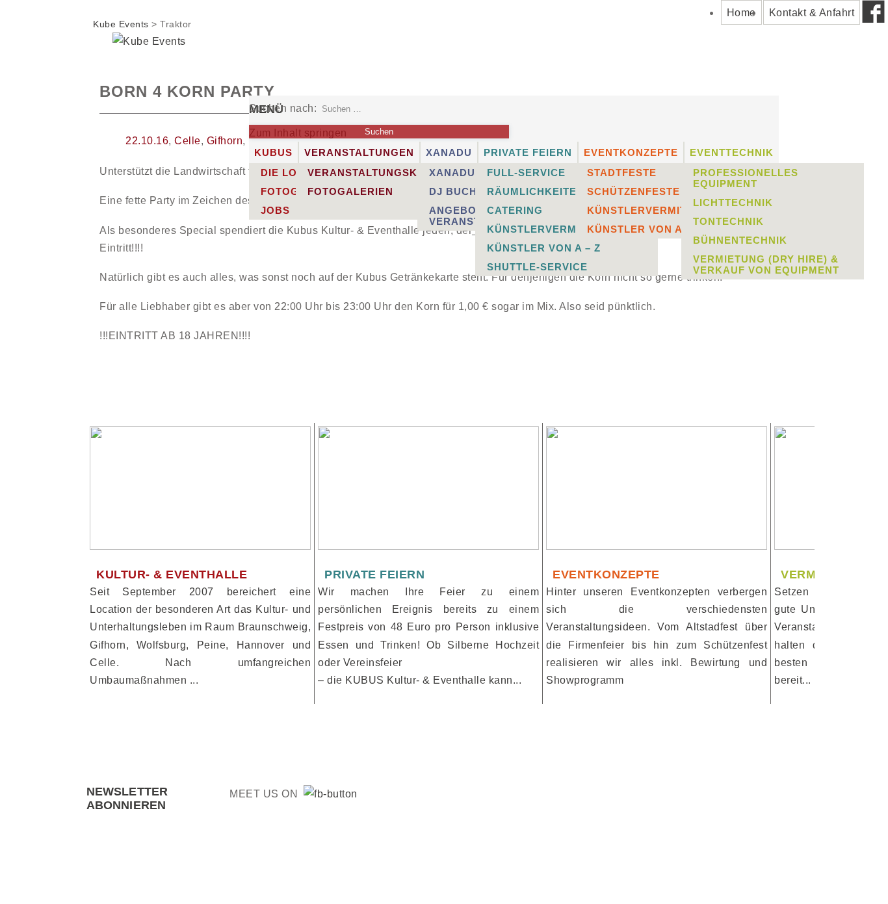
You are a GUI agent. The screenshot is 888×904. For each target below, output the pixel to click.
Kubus (273, 152)
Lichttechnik (733, 202)
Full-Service (526, 172)
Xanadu (449, 152)
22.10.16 (146, 140)
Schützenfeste (633, 191)
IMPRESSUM (648, 869)
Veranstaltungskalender (388, 172)
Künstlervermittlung (555, 229)
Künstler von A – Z (544, 247)
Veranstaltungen (359, 152)
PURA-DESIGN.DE (367, 869)
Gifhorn (225, 140)
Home (741, 12)
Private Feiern (528, 152)
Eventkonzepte (631, 152)
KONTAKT (559, 869)
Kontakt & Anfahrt (812, 12)
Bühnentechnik (740, 240)
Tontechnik (728, 221)
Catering (515, 210)
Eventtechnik (732, 152)
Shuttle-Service (537, 266)
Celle (187, 140)
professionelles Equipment (745, 178)
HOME (484, 869)
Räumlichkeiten (535, 191)
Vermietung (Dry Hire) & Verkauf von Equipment (766, 264)
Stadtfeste (622, 172)
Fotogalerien (350, 191)
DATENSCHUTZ (749, 869)
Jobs (275, 210)
